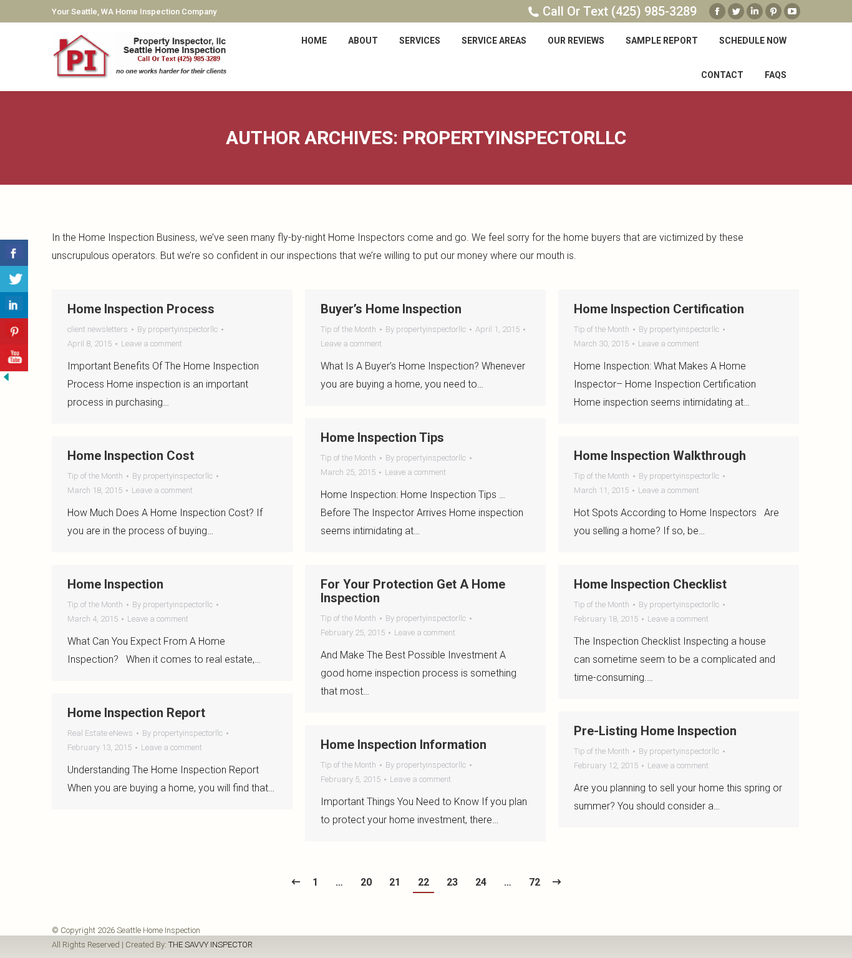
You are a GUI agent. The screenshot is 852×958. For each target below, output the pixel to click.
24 (481, 882)
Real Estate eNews (100, 733)
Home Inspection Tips (382, 437)
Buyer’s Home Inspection (391, 309)
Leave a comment (151, 343)
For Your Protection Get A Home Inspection (413, 591)
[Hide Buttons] (6, 380)
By (177, 329)
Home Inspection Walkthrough (660, 455)
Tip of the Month (348, 329)
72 (534, 882)
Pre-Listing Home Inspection (655, 731)
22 (423, 882)
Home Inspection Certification (659, 309)
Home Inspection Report (136, 713)
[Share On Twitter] (14, 279)
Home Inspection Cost (130, 455)
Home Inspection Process (141, 309)
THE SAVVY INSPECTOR (210, 944)
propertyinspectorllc (514, 138)
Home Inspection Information (404, 744)
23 (452, 882)
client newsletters (97, 329)
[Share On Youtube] (14, 358)
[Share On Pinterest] (14, 331)
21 (394, 882)
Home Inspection (115, 584)
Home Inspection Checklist (650, 584)
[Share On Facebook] (14, 253)
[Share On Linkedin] (14, 305)
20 (366, 882)
